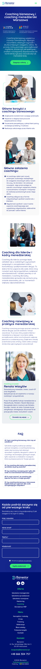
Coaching (20, 604)
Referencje (21, 624)
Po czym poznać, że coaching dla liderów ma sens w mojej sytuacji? (18, 477)
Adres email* (7, 528)
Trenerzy (20, 622)
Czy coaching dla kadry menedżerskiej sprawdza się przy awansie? (20, 466)
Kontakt (21, 633)
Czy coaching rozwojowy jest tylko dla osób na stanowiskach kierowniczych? (20, 471)
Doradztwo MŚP (21, 607)
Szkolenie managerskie (20, 593)
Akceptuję (22, 561)
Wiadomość (6, 546)
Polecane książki (20, 630)
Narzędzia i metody (20, 616)
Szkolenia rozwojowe (20, 598)
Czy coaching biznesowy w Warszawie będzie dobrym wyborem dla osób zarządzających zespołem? (20, 483)
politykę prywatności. (25, 561)
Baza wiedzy (20, 627)
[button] (20, 441)
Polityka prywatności (21, 662)
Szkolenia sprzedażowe (20, 596)
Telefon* (5, 537)
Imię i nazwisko (7, 518)
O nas (20, 619)
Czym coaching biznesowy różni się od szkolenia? (20, 441)
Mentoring (20, 601)
